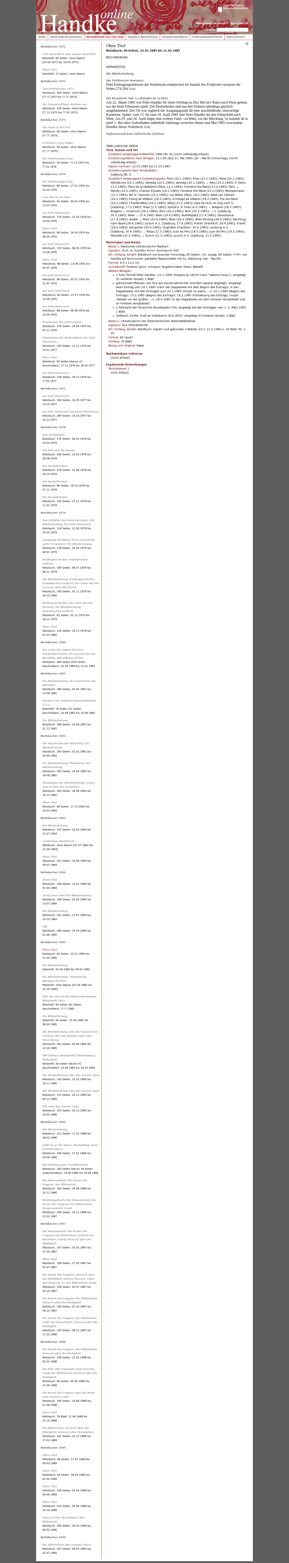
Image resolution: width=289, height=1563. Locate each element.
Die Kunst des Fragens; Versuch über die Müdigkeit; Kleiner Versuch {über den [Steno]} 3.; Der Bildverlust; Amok (69, 1278)
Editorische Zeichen (149, 133)
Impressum (203, 23)
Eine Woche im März (56, 197)
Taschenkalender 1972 (58, 88)
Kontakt (221, 23)
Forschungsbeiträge (207, 37)
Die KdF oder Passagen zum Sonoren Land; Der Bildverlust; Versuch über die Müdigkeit (69, 1373)
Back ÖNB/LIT (239, 23)
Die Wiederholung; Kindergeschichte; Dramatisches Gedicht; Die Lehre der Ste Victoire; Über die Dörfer (70, 583)
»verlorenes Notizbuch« (58, 841)
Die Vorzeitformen (55, 466)
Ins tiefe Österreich (55, 212)
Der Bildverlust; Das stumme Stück (66, 1544)
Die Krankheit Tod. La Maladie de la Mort (137, 98)
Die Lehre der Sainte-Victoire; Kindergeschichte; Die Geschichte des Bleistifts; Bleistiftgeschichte (69, 653)
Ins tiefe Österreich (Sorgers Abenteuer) (70, 411)
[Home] (86, 16)
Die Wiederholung (120, 73)
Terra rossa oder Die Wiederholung (66, 895)
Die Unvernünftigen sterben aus (64, 104)
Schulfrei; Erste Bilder (57, 143)
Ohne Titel (49, 69)
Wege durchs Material (66, 37)
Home (42, 37)
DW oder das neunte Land (60, 1106)
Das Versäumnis (53, 434)
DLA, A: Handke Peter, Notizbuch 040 (150, 250)
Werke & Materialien (143, 37)
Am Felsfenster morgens (125, 80)
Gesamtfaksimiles (175, 37)
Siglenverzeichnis (119, 133)
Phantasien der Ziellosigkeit (62, 322)
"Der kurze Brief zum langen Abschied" (69, 54)
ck (132, 88)
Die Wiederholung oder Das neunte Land (70, 1075)
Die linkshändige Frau (57, 158)
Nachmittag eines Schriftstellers (65, 1164)
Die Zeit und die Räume (58, 450)
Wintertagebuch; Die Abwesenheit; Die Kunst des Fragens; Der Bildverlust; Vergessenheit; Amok (69, 1204)
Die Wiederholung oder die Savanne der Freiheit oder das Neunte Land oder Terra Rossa (70, 1035)
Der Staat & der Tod (56, 127)
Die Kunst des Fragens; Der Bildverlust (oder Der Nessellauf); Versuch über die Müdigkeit (70, 1322)
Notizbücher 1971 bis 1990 (105, 37)
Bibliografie (236, 37)
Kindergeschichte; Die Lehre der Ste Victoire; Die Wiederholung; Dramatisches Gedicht (67, 607)
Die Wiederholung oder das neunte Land (70, 1090)
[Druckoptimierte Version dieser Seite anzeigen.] (247, 43)
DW (44, 926)
